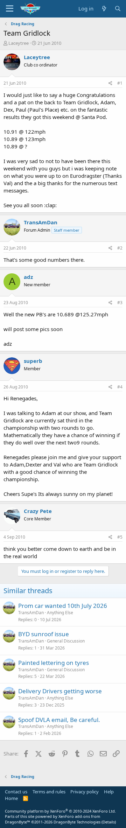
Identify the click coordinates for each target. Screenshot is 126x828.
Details (109, 822)
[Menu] (9, 8)
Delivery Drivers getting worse (60, 691)
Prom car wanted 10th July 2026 (62, 606)
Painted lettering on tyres (53, 663)
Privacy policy (84, 791)
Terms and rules (49, 791)
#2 (119, 248)
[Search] (118, 8)
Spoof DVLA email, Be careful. (59, 720)
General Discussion (66, 641)
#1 (119, 83)
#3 (119, 303)
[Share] (110, 83)
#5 (119, 537)
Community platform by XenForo (60, 811)
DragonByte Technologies (77, 822)
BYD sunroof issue (43, 634)
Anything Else (60, 613)
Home (11, 798)
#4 (119, 387)
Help (109, 791)
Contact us (16, 791)
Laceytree (18, 43)
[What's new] (104, 8)
